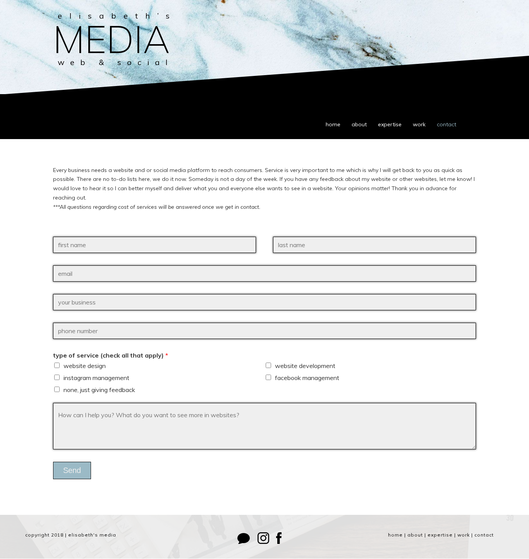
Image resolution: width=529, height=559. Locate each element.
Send (72, 470)
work (419, 124)
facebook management (307, 378)
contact (446, 124)
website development (305, 366)
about (359, 124)
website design (85, 366)
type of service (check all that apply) (110, 355)
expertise (390, 124)
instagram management (96, 378)
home (333, 124)
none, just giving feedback (99, 390)
